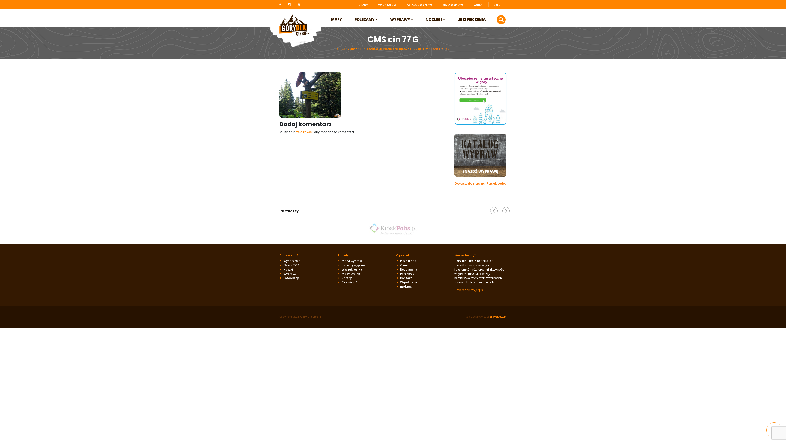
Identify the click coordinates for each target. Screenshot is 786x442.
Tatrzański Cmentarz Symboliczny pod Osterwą (396, 49)
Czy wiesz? (349, 282)
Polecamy (365, 19)
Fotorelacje (291, 278)
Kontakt (406, 278)
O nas (404, 265)
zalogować (304, 132)
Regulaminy (408, 269)
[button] (494, 210)
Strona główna (348, 49)
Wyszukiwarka (352, 269)
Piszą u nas (408, 261)
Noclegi (434, 19)
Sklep (497, 5)
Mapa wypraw (453, 5)
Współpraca (408, 282)
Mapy (336, 19)
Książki (288, 269)
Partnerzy (407, 274)
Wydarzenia (387, 5)
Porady (362, 5)
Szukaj (478, 5)
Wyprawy (400, 19)
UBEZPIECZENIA (471, 19)
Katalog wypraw (419, 5)
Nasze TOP (291, 265)
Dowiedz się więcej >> (469, 290)
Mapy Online (351, 274)
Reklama (406, 287)
